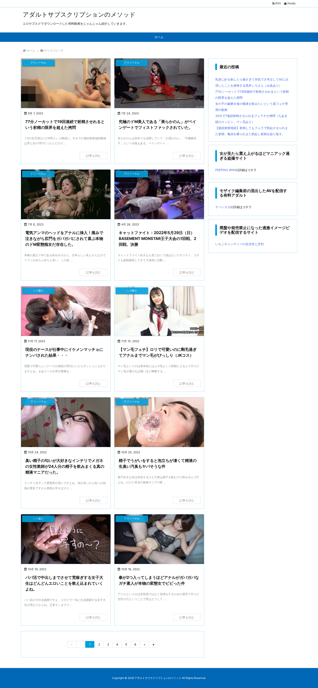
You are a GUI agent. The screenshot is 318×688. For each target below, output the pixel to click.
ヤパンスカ (222, 207)
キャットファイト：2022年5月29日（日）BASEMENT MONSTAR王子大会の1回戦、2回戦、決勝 (157, 238)
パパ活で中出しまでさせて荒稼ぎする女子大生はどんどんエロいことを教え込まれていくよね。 (64, 583)
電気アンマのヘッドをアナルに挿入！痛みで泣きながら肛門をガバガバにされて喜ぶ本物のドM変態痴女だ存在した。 (64, 238)
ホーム (31, 50)
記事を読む (93, 155)
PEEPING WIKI (225, 170)
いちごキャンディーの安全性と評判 (239, 244)
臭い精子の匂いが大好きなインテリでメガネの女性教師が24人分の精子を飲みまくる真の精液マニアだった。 (64, 466)
